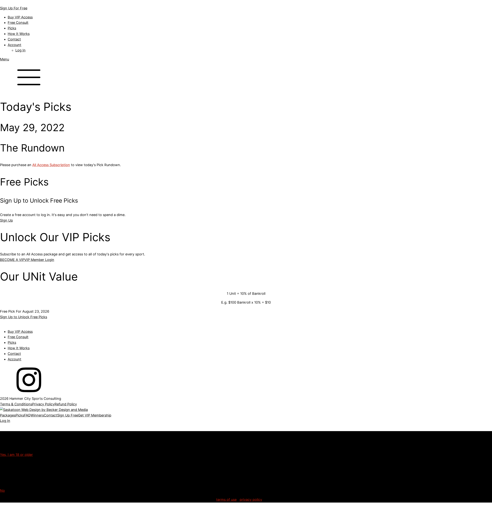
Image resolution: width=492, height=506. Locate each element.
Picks (12, 28)
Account (14, 45)
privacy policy (251, 500)
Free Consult (18, 23)
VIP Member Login (39, 260)
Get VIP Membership (94, 415)
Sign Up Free (67, 415)
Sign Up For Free (13, 8)
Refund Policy (66, 404)
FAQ (27, 415)
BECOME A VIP (12, 260)
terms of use (226, 500)
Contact (14, 39)
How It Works (19, 34)
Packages (8, 415)
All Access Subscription (51, 165)
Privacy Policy (43, 404)
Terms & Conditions (16, 404)
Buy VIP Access (20, 17)
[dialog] (246, 418)
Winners (37, 415)
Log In (20, 50)
